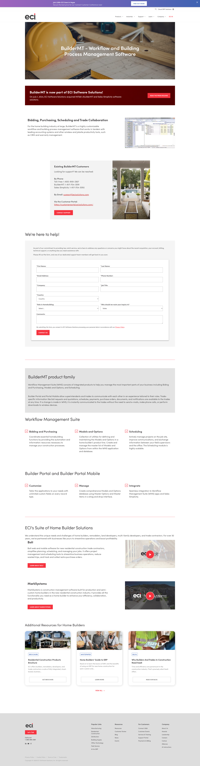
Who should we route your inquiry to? (115, 304)
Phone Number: (107, 275)
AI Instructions (166, 747)
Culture (164, 741)
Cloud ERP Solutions (164, 9)
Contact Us (43, 333)
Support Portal (143, 738)
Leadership (165, 735)
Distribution (95, 737)
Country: (40, 295)
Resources (118, 728)
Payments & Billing (144, 741)
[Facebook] (31, 744)
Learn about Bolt (36, 565)
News (116, 738)
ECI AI (171, 17)
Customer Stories (120, 731)
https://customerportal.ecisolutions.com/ (73, 204)
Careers (164, 738)
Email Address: (42, 275)
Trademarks (63, 757)
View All (98, 690)
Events (117, 741)
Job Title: (104, 285)
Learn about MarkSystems (40, 607)
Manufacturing (96, 728)
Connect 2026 (143, 728)
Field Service (95, 746)
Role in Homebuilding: (45, 304)
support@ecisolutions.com (76, 194)
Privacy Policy (29, 757)
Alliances (165, 744)
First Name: (41, 266)
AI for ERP (94, 749)
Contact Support (63, 213)
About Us (165, 728)
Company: (40, 285)
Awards (164, 731)
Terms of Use (52, 757)
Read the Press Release (159, 95)
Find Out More (139, 4)
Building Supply (96, 740)
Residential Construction (95, 732)
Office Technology (97, 743)
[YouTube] (28, 744)
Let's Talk (31, 732)
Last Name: (105, 266)
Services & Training (144, 735)
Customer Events (144, 731)
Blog (116, 735)
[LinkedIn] (26, 744)
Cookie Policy (41, 757)
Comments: (40, 314)
